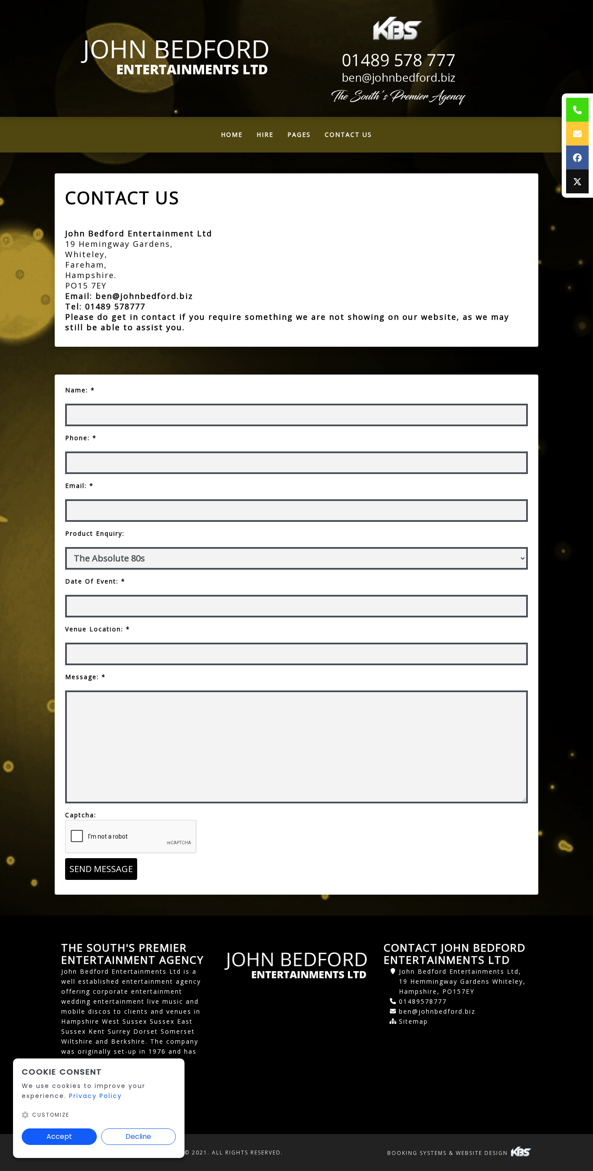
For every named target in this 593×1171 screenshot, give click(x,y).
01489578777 (423, 1001)
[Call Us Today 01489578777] (397, 60)
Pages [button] (299, 134)
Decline (138, 1136)
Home (235, 136)
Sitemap (413, 1021)
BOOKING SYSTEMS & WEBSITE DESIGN (448, 1153)
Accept (59, 1136)
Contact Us (348, 134)
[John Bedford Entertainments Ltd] (175, 58)
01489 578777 (115, 306)
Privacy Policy (95, 1095)
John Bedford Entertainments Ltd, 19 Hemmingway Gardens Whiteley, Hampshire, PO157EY (462, 981)
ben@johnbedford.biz (146, 296)
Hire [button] (265, 134)
